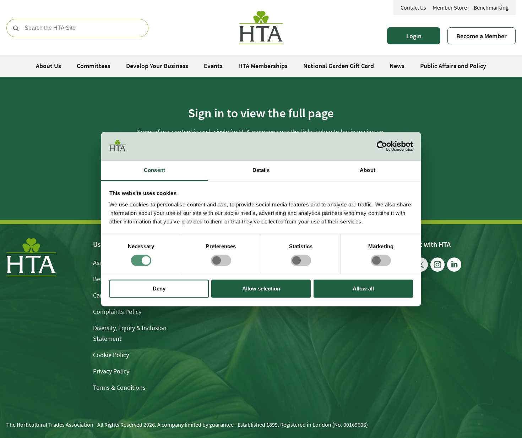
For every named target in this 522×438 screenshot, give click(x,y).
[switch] (221, 260)
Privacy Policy (111, 371)
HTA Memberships (263, 66)
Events (213, 66)
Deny (159, 289)
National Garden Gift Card (338, 66)
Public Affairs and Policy (453, 66)
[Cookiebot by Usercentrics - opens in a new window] (382, 146)
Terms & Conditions (119, 387)
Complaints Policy (117, 311)
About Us (48, 66)
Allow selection (261, 289)
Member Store (450, 7)
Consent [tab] (154, 170)
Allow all (363, 289)
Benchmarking (491, 7)
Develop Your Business (157, 66)
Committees (93, 66)
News (397, 66)
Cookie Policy (111, 355)
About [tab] (367, 170)
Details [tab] (261, 170)
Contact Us (413, 7)
